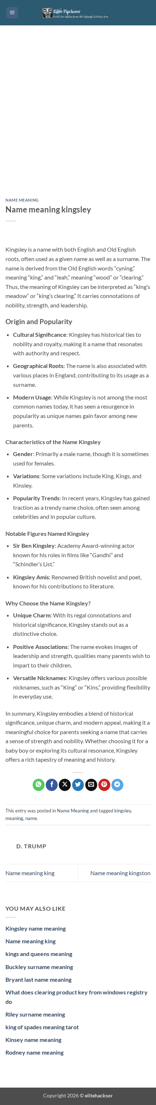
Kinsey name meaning (33, 1039)
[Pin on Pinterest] (104, 785)
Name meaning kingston (120, 872)
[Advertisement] (78, 117)
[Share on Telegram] (117, 785)
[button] (12, 13)
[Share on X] (65, 785)
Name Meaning (22, 200)
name (31, 818)
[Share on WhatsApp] (39, 785)
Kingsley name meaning (35, 928)
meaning (14, 818)
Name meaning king (29, 872)
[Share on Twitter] (78, 785)
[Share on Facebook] (52, 785)
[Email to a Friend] (91, 785)
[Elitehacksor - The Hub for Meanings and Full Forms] (78, 12)
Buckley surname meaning (39, 966)
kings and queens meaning (38, 953)
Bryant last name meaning (38, 979)
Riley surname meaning (35, 1014)
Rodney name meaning (34, 1052)
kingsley (122, 811)
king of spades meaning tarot (42, 1026)
